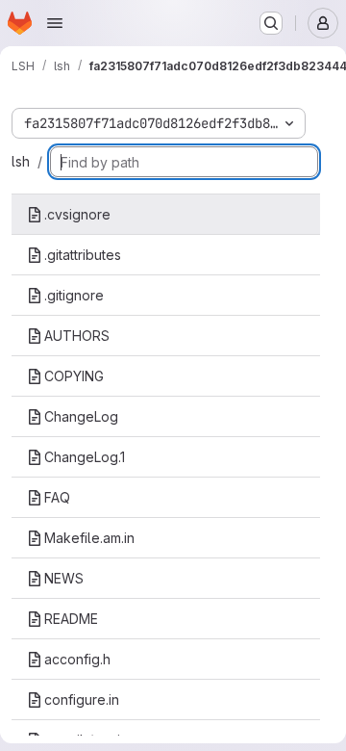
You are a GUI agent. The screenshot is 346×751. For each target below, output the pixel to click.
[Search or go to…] (271, 23)
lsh (21, 161)
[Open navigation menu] (54, 23)
